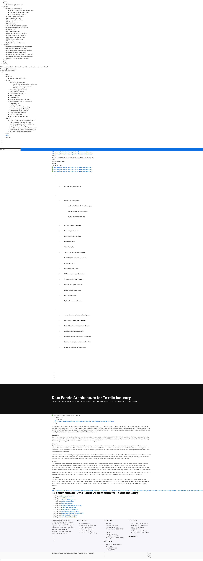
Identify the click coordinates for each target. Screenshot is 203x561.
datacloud (150, 490)
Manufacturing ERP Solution (14, 5)
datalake (199, 490)
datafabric (165, 490)
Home (5, 1)
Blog (4, 62)
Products (6, 3)
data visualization (97, 421)
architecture (62, 490)
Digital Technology (108, 421)
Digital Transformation (87, 529)
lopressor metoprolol (67, 496)
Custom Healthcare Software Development (19, 46)
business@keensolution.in (139, 531)
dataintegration (187, 490)
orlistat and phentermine (68, 507)
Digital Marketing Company (14, 39)
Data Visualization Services (14, 20)
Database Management (13, 31)
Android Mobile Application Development (22, 10)
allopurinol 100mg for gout (69, 500)
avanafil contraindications (69, 517)
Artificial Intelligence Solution (15, 16)
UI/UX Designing (11, 24)
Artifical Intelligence (63, 421)
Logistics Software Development (16, 52)
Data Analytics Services (13, 18)
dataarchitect (98, 490)
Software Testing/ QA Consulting (16, 35)
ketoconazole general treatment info (72, 513)
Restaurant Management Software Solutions (19, 56)
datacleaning (143, 490)
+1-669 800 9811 (136, 529)
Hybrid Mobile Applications (18, 14)
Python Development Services (15, 43)
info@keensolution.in (10, 69)
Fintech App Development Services (16, 48)
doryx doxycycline (66, 503)
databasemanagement (119, 490)
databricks (129, 490)
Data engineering (74, 421)
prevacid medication (67, 501)
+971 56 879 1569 (111, 548)
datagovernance (172, 490)
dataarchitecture (107, 490)
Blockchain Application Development (17, 27)
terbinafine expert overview (69, 515)
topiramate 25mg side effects (70, 511)
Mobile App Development (14, 8)
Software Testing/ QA (86, 531)
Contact (5, 64)
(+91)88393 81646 (111, 534)
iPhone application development (19, 12)
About (5, 60)
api (58, 490)
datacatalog (135, 490)
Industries (6, 45)
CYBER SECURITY (11, 29)
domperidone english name (69, 509)
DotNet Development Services (15, 37)
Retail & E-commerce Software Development (19, 54)
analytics (54, 490)
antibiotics (64, 498)
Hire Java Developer (12, 41)
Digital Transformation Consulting (16, 33)
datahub (179, 490)
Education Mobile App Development (17, 58)
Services (5, 6)
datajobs (194, 490)
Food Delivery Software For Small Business (19, 50)
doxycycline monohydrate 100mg (71, 505)
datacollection (157, 490)
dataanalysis (82, 490)
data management (85, 421)
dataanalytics (90, 490)
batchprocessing (71, 490)
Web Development (11, 22)
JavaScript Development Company (16, 25)
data (77, 490)
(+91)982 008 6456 (112, 525)
